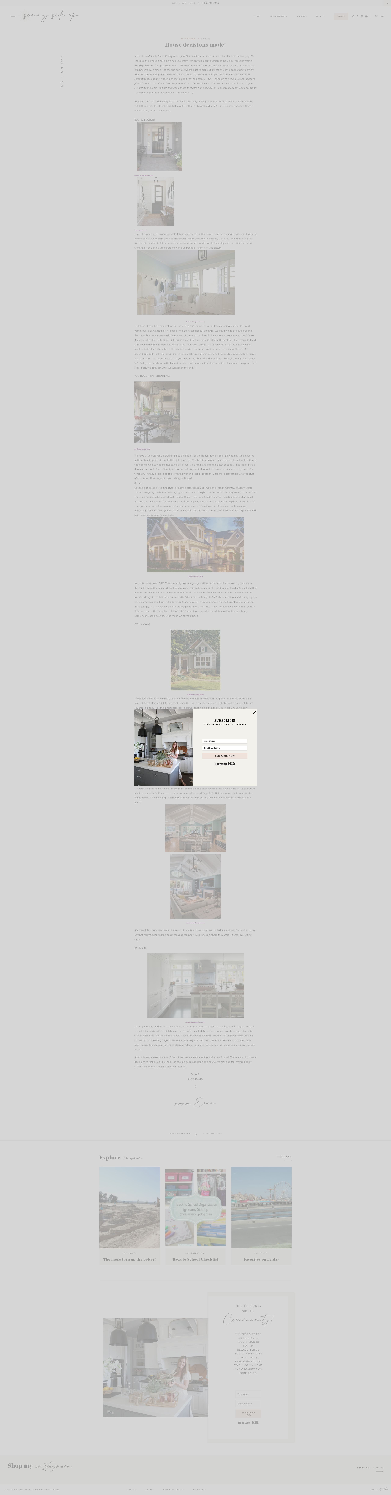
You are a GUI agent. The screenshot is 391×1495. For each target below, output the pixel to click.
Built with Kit (225, 764)
